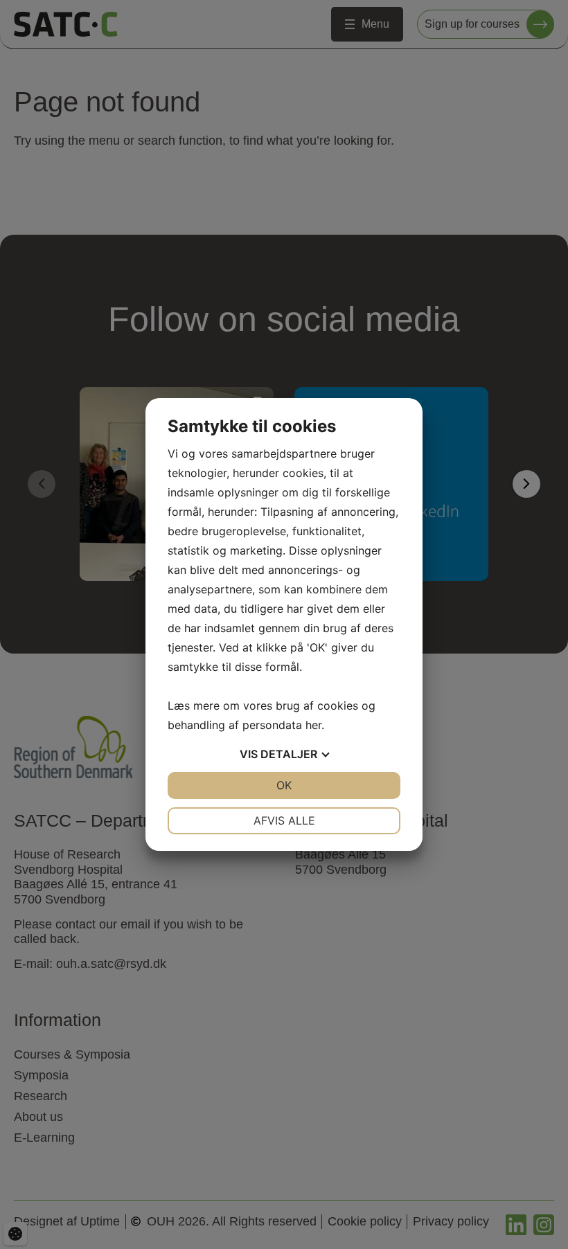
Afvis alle (284, 820)
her (313, 725)
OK (284, 785)
